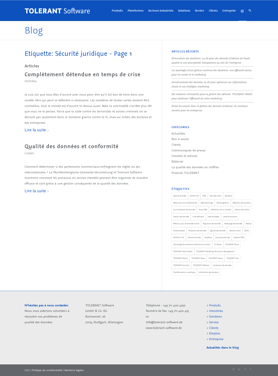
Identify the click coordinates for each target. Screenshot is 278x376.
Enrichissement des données (184, 209)
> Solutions (214, 316)
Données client (215, 196)
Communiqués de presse (188, 150)
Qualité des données (217, 230)
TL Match (218, 244)
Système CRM (239, 237)
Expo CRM (203, 209)
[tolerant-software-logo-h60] (57, 10)
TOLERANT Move (198, 258)
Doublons (228, 196)
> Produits (214, 305)
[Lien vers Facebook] (250, 369)
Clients (29, 153)
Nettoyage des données (233, 223)
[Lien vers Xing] (233, 369)
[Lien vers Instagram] (245, 369)
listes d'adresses (213, 216)
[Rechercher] (250, 10)
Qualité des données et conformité (72, 146)
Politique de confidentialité (47, 370)
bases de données (179, 196)
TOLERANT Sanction (181, 265)
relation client (235, 230)
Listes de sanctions (230, 216)
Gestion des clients (242, 209)
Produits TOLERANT (186, 173)
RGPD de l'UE (178, 237)
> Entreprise (215, 339)
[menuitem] (117, 10)
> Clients (212, 328)
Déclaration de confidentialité (185, 203)
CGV (27, 370)
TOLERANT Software (201, 265)
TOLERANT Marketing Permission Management (215, 251)
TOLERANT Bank (232, 244)
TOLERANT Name (216, 258)
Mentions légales (74, 370)
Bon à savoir (180, 139)
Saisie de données (194, 237)
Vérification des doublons (209, 272)
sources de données (222, 237)
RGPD (246, 230)
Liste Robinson (198, 216)
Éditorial (31, 81)
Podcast (249, 223)
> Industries (215, 311)
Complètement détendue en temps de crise (83, 74)
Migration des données (212, 223)
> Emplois (213, 333)
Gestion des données (181, 216)
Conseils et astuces (184, 156)
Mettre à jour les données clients (186, 223)
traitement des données (222, 265)
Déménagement (223, 203)
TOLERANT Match (180, 258)
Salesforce (208, 237)
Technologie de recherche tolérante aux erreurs (191, 244)
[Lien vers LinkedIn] (239, 369)
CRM (204, 196)
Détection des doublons (242, 203)
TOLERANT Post (232, 258)
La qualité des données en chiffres (195, 167)
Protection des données (197, 230)
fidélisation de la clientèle (221, 209)
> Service (213, 322)
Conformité (194, 196)
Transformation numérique (184, 272)
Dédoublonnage (207, 203)
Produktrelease (179, 230)
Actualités (178, 133)
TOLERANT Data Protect (183, 251)
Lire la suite (35, 129)
